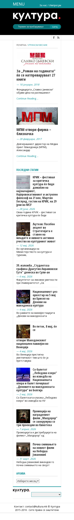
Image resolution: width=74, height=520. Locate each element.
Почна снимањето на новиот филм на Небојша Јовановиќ (44, 449)
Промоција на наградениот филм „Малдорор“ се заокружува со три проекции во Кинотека (36, 418)
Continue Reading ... (27, 98)
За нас (43, 5)
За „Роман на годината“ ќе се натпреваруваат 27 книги (36, 75)
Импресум (55, 5)
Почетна (21, 45)
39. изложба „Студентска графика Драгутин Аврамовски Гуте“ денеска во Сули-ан (36, 268)
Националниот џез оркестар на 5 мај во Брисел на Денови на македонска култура (36, 298)
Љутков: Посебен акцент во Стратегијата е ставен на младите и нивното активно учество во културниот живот (36, 232)
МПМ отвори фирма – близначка (34, 131)
